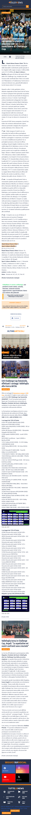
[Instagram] (19, 767)
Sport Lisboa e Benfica (12, 307)
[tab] (9, 791)
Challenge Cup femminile (9, 306)
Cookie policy (6, 813)
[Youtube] (5, 777)
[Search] (27, 6)
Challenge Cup (6, 12)
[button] (10, 57)
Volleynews (22, 307)
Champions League (19, 393)
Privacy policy (15, 810)
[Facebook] (5, 768)
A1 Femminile (5, 352)
